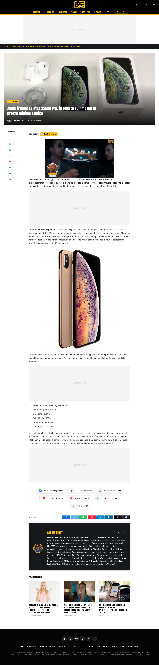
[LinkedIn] (10, 149)
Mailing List (65, 646)
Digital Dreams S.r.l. (42, 652)
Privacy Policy (117, 646)
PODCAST (98, 11)
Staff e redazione (47, 646)
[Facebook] (10, 138)
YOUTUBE (86, 11)
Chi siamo (31, 646)
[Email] (10, 167)
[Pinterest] (10, 161)
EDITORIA (63, 11)
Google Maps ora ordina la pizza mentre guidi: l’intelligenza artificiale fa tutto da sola (113, 609)
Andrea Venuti (20, 120)
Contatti (78, 646)
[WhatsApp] (10, 155)
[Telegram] (10, 173)
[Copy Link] (10, 179)
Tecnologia (13, 101)
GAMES (74, 11)
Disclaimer (101, 646)
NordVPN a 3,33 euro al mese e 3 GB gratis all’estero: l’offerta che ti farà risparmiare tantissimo (43, 609)
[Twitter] (10, 144)
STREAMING (49, 11)
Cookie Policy (133, 646)
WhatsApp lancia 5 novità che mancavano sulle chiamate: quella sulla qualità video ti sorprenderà (78, 609)
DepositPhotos (143, 652)
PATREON (121, 12)
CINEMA (36, 11)
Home (21, 646)
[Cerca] (154, 11)
